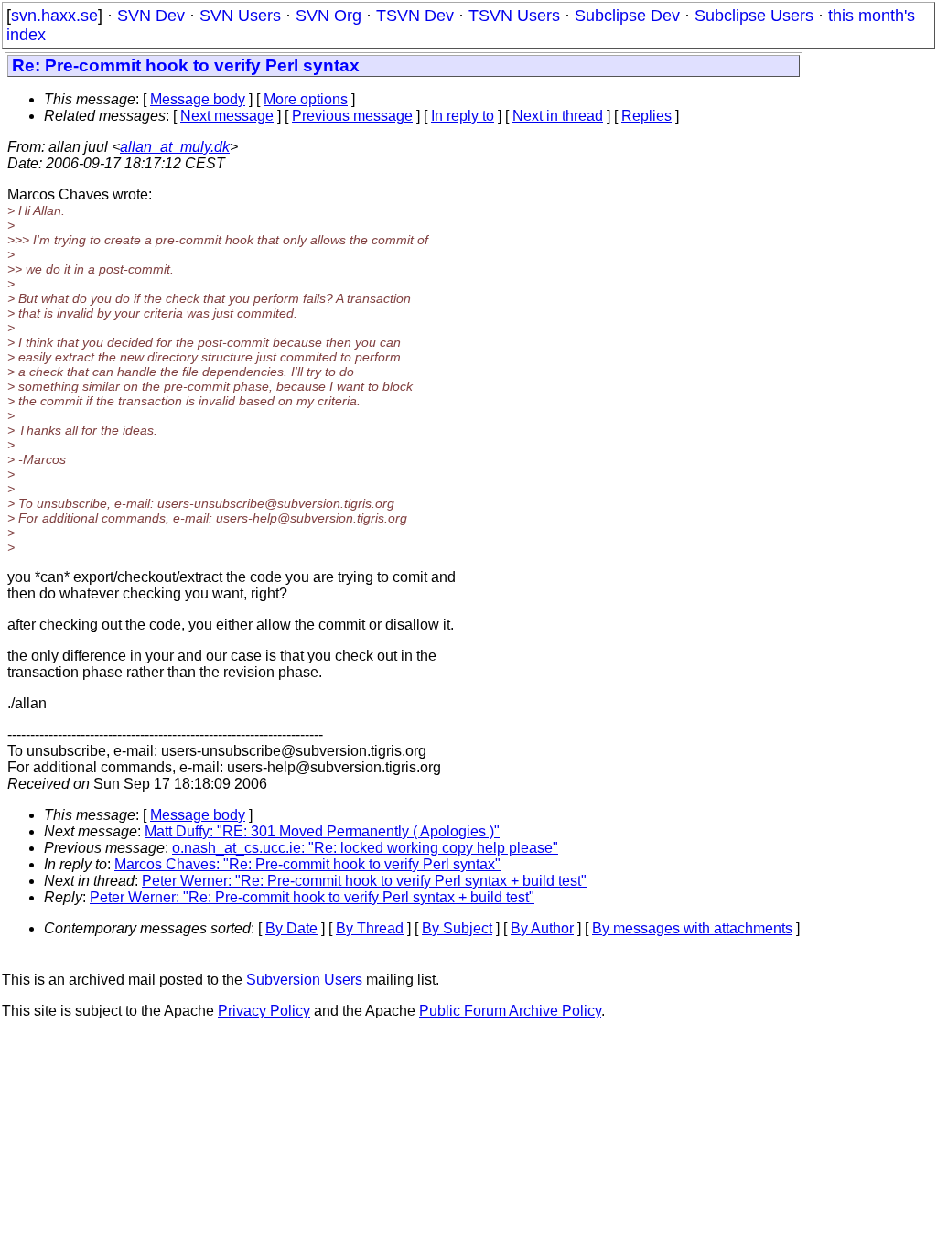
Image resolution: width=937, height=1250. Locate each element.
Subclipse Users (754, 15)
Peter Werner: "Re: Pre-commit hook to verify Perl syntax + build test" (364, 881)
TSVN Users (514, 15)
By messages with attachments (692, 928)
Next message (227, 116)
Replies (646, 116)
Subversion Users (304, 979)
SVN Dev (151, 15)
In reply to (462, 116)
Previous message (352, 116)
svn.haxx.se (54, 15)
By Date (291, 928)
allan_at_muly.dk (175, 147)
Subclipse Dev (627, 15)
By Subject (457, 928)
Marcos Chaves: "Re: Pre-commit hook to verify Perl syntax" (307, 864)
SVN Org (328, 15)
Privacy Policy (264, 1010)
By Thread (370, 928)
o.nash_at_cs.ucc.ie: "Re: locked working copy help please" (365, 848)
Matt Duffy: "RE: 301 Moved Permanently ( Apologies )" (322, 831)
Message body (197, 99)
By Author (542, 928)
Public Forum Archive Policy (510, 1010)
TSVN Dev (415, 15)
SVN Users (240, 15)
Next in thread (557, 116)
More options (306, 99)
